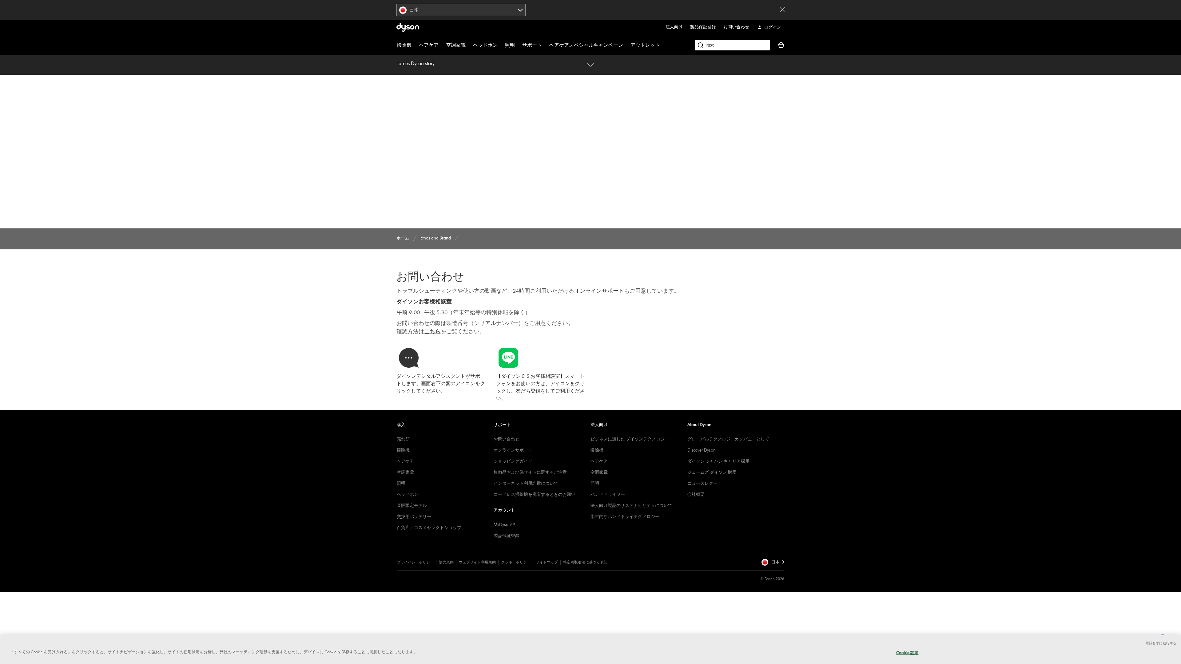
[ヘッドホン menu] (501, 45)
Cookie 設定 (907, 652)
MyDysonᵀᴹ (504, 524)
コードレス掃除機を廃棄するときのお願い (534, 494)
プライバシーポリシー (415, 562)
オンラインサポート (513, 450)
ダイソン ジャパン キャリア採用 (718, 461)
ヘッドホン (485, 45)
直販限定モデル (412, 505)
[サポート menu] (545, 45)
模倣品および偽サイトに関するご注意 (530, 472)
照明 (510, 45)
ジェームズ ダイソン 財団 (712, 472)
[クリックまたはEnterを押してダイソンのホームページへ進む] (407, 27)
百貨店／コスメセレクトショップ (429, 527)
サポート (532, 45)
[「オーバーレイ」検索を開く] (732, 45)
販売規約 (446, 562)
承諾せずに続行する (1161, 643)
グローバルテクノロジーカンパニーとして (728, 439)
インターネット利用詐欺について (526, 483)
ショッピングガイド (513, 461)
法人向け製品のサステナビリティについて (631, 505)
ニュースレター (702, 483)
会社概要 (696, 494)
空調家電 (456, 45)
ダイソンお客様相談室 (424, 301)
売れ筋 (403, 439)
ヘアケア (429, 45)
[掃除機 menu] (415, 45)
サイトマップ (547, 562)
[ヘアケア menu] (442, 45)
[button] (772, 562)
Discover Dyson (701, 450)
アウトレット (645, 45)
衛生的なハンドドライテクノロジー (624, 516)
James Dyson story (416, 63)
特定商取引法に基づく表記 (585, 562)
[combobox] (461, 10)
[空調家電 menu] (469, 45)
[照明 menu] (518, 45)
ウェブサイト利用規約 (477, 562)
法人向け (674, 27)
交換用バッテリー (414, 516)
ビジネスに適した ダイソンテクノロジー (629, 439)
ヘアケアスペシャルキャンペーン (586, 45)
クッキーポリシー (516, 562)
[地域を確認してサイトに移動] (782, 9)
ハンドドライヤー (607, 494)
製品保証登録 (703, 27)
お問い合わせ (736, 27)
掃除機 (404, 45)
